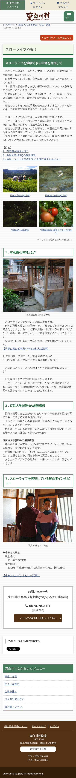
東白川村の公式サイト (38, 17)
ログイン (54, 726)
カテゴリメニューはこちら (58, 37)
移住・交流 (44, 25)
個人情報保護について (15, 726)
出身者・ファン (13, 706)
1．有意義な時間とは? (15, 151)
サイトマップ (39, 726)
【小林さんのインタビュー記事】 (21, 575)
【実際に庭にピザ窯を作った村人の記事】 (26, 348)
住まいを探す (12, 684)
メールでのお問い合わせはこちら (38, 618)
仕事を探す (11, 691)
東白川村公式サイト (13, 5)
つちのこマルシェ (64, 5)
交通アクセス (39, 749)
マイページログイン (39, 5)
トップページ (9, 25)
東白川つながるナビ (27, 25)
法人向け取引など (14, 699)
